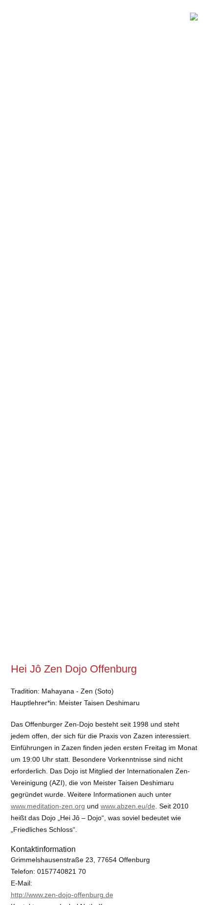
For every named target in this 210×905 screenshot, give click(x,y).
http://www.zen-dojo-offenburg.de (62, 895)
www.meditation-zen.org (48, 806)
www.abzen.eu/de (128, 806)
